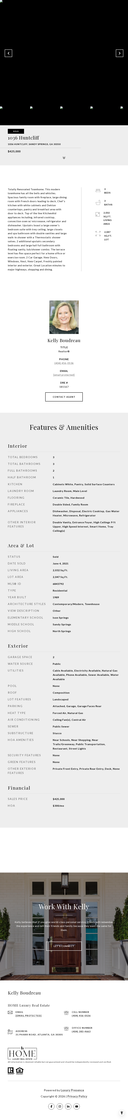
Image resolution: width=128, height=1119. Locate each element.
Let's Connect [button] (64, 946)
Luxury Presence (72, 1090)
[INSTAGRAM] (60, 1106)
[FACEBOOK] (51, 1106)
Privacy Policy (77, 1096)
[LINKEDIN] (68, 1106)
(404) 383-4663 (81, 1031)
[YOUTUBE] (77, 1106)
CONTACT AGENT (64, 396)
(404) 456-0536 (64, 363)
